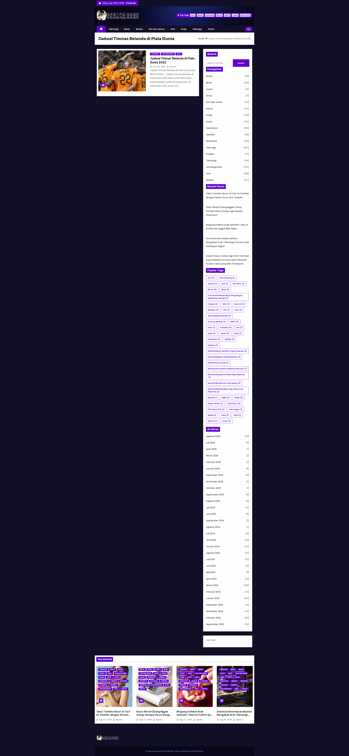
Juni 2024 (211, 540)
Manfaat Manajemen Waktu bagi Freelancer (226, 375)
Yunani (226, 421)
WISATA (212, 421)
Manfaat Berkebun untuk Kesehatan (224, 357)
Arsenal (212, 284)
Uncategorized (167, 54)
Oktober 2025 (213, 488)
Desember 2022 (214, 604)
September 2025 (215, 494)
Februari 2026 (213, 462)
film (226, 310)
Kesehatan (212, 128)
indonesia (209, 15)
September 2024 (215, 520)
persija (200, 15)
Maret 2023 (212, 585)
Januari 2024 (213, 546)
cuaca (209, 89)
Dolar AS (239, 304)
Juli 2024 (210, 533)
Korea (238, 333)
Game (211, 29)
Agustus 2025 (213, 501)
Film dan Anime (157, 29)
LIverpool (213, 345)
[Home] (101, 29)
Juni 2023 (211, 565)
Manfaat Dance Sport (218, 363)
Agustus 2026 (213, 436)
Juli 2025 (210, 507)
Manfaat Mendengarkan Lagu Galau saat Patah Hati (225, 390)
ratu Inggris (236, 409)
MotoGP (212, 397)
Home (201, 38)
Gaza (238, 310)
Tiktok (237, 415)
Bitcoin (219, 15)
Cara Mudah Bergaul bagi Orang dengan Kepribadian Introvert (225, 296)
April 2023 (211, 578)
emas (209, 95)
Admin (172, 66)
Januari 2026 (213, 468)
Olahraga (197, 29)
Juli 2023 (210, 559)
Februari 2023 (213, 591)
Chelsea (213, 304)
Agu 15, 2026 (226, 719)
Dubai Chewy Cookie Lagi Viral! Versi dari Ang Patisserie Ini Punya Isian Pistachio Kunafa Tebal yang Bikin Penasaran (227, 259)
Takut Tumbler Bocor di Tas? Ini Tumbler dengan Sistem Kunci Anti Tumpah (113, 715)
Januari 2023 (212, 598)
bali (225, 284)
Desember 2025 (214, 475)
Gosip (184, 29)
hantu (209, 121)
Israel (211, 333)
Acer (211, 278)
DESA (226, 304)
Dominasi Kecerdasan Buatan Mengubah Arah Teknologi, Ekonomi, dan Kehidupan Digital (227, 242)
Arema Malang (227, 278)
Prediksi (210, 154)
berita (209, 76)
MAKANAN (211, 141)
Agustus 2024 (213, 527)
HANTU (227, 15)
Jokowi (235, 15)
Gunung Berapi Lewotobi (219, 316)
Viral (173, 29)
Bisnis (127, 29)
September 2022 (215, 624)
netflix (226, 397)
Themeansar (197, 751)
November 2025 (214, 481)
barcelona (239, 284)
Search (241, 63)
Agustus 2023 (213, 553)
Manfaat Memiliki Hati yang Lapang (224, 383)
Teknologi (113, 29)
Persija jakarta (215, 403)
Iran (239, 327)
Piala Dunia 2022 (216, 409)
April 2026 (211, 449)
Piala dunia (245, 15)
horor (193, 15)
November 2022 (214, 611)
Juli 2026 (210, 442)
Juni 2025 (211, 514)
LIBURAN (210, 134)
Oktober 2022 (213, 617)
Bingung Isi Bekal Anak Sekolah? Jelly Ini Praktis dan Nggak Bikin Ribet (194, 715)
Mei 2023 (210, 572)
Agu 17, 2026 (105, 719)
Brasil (225, 289)
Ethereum (213, 310)
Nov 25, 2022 (159, 66)
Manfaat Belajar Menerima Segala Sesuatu (227, 351)
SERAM (212, 415)
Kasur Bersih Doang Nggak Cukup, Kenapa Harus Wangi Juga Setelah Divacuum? (224, 211)
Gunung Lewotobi (216, 321)
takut (225, 415)
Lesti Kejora (214, 339)
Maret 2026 (212, 455)
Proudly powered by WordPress (159, 751)
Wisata (139, 29)
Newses (185, 751)
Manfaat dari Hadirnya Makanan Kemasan (227, 368)
